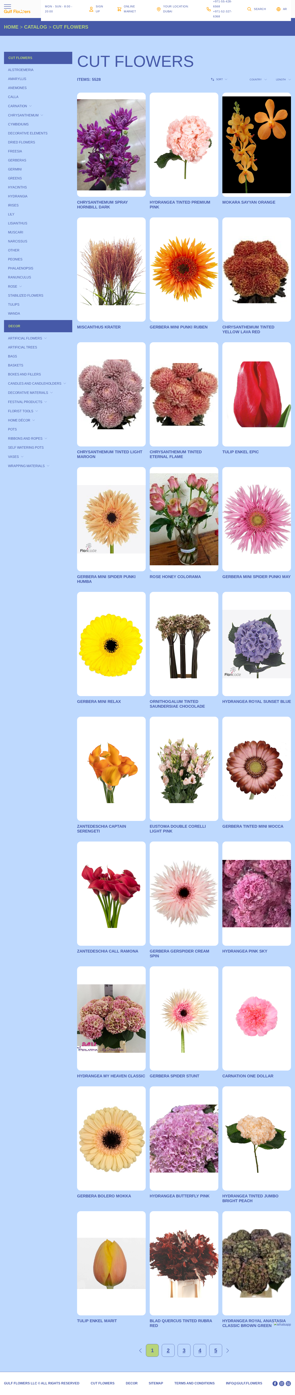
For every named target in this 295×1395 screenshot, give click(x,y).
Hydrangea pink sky (244, 951)
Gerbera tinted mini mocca (252, 826)
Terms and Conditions (194, 1383)
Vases (13, 456)
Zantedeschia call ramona (107, 951)
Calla (13, 97)
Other (13, 250)
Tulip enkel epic (240, 452)
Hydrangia (17, 196)
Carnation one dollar (247, 1076)
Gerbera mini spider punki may (256, 576)
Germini (15, 169)
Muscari (15, 232)
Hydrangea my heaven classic (111, 1076)
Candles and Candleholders (34, 383)
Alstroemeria (21, 70)
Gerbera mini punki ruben (179, 327)
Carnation (17, 106)
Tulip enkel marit (97, 1321)
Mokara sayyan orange (248, 202)
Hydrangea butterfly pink (180, 1196)
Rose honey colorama (175, 576)
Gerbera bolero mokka (104, 1196)
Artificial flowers (25, 338)
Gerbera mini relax (99, 701)
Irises (13, 205)
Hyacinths (17, 187)
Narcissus (17, 241)
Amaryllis (17, 79)
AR (285, 9)
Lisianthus (17, 223)
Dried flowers (21, 142)
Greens (15, 178)
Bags (12, 356)
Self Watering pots (26, 447)
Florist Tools (20, 411)
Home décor (19, 420)
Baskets (15, 365)
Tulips (13, 304)
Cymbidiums (18, 124)
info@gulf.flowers (244, 1383)
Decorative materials (28, 392)
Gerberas (17, 160)
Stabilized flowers (25, 295)
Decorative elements (28, 133)
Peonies (15, 259)
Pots (12, 429)
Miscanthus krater (99, 327)
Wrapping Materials (26, 466)
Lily (11, 214)
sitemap (156, 1383)
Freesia (15, 151)
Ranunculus (19, 277)
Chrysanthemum (23, 115)
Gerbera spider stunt (174, 1076)
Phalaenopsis (20, 268)
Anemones (17, 88)
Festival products (25, 402)
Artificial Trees (22, 347)
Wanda (14, 313)
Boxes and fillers (24, 374)
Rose (12, 286)
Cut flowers (20, 58)
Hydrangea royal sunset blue (256, 701)
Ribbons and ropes (25, 438)
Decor (14, 326)
